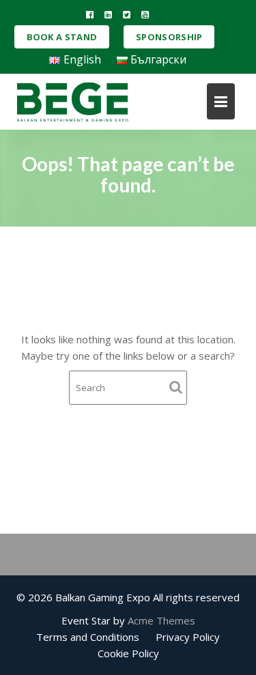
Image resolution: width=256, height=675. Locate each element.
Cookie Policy (128, 653)
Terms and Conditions (87, 637)
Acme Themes (161, 620)
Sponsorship (169, 37)
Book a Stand (62, 37)
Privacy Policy (188, 637)
